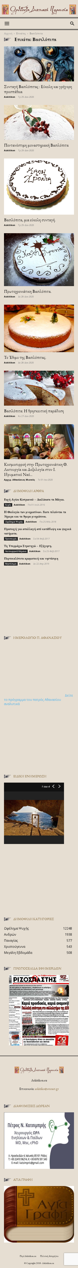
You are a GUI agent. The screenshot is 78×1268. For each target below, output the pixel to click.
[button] (6, 23)
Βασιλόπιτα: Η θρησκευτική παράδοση (34, 411)
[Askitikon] (39, 9)
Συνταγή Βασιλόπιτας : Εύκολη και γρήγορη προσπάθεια (38, 89)
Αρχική (8, 33)
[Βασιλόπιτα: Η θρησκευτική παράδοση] (39, 388)
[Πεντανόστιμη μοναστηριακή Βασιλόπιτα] (39, 122)
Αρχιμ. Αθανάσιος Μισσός (19, 479)
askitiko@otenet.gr (47, 1089)
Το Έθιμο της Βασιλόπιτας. (25, 357)
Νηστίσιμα (10, 563)
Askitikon (9, 96)
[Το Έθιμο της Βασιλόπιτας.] (39, 328)
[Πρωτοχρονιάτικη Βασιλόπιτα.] (39, 259)
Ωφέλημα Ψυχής (14, 521)
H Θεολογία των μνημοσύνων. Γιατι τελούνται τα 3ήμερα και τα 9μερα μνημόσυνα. (35, 514)
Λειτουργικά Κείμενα (15, 551)
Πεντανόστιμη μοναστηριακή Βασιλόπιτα (36, 145)
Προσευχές (11, 538)
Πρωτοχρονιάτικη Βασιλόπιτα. (27, 291)
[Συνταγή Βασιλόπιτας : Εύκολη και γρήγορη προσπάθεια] (39, 63)
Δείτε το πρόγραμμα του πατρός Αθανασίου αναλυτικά (38, 699)
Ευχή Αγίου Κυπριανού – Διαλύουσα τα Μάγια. (34, 499)
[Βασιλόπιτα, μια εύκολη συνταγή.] (39, 186)
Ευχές (8, 504)
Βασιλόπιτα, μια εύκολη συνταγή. (30, 220)
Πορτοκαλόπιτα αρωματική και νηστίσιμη (31, 558)
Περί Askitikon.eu (28, 1256)
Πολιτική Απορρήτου (49, 1256)
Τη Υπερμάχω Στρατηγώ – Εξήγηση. (28, 546)
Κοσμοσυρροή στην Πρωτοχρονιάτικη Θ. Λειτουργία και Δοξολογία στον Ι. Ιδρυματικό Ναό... (35, 469)
